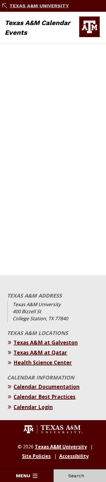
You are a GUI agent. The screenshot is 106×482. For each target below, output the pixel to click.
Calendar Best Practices (44, 396)
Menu (23, 475)
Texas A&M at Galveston (46, 342)
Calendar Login (33, 406)
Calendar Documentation (47, 386)
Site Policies (36, 456)
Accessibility (74, 456)
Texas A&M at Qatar (40, 352)
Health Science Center (43, 362)
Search (76, 475)
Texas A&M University (39, 6)
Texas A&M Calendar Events (37, 28)
